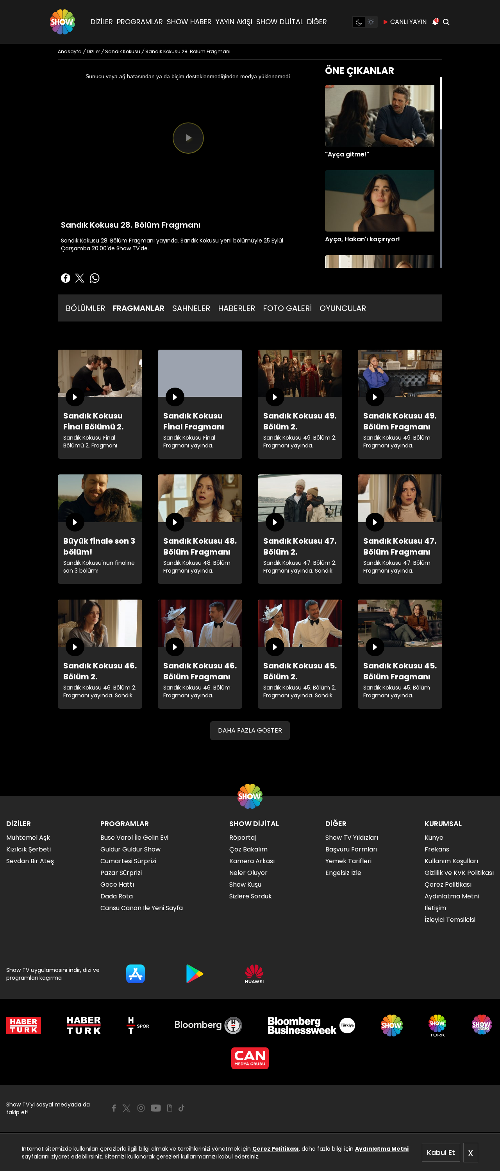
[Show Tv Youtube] (156, 1108)
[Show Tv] (62, 21)
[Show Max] (483, 1025)
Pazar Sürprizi (121, 872)
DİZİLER (102, 22)
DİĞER (317, 22)
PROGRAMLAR (140, 22)
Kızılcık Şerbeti (28, 849)
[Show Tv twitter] (126, 1108)
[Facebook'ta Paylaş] (65, 278)
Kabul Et (441, 1152)
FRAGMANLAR (138, 308)
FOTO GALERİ (287, 308)
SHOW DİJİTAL (279, 22)
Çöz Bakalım (248, 849)
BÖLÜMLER (85, 308)
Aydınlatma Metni (382, 1149)
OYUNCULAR (343, 308)
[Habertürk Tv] (84, 1025)
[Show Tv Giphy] (169, 1108)
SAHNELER (191, 308)
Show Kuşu (245, 884)
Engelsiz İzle (343, 872)
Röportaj (242, 837)
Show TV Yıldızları (351, 837)
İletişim (435, 907)
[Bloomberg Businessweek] (311, 1025)
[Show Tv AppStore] (135, 973)
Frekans (437, 849)
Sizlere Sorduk (250, 896)
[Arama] (446, 22)
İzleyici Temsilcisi (450, 919)
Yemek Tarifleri (348, 861)
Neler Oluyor (248, 872)
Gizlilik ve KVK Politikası (459, 872)
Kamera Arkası (252, 861)
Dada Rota (116, 896)
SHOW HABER (189, 22)
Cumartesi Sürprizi (128, 861)
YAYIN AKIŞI (234, 22)
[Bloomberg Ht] (209, 1025)
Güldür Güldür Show (130, 849)
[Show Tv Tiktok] (182, 1108)
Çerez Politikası (275, 1149)
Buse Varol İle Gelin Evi (134, 837)
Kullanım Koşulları (451, 861)
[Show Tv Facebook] (114, 1108)
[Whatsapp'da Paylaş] (94, 278)
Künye (434, 837)
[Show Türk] (437, 1025)
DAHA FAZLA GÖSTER (250, 730)
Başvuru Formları (351, 849)
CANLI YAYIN (408, 21)
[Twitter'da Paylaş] (79, 278)
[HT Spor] (138, 1025)
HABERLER (236, 308)
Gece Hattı (117, 884)
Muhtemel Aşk (28, 837)
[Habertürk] (23, 1025)
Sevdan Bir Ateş (30, 861)
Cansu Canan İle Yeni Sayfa (141, 907)
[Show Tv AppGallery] (254, 973)
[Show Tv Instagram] (141, 1108)
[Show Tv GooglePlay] (194, 973)
